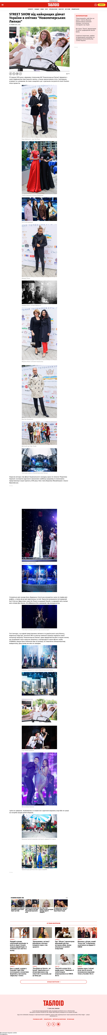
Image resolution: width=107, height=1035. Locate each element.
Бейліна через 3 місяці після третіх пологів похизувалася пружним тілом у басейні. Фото (86, 971)
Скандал (36, 9)
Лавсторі (61, 9)
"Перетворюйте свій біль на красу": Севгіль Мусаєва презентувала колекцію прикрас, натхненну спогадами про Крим (85, 22)
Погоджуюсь (3, 1034)
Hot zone (67, 9)
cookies (15, 1033)
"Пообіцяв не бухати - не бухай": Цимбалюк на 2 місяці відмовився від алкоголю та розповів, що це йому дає (42, 972)
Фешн (42, 9)
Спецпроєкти (75, 9)
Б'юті (46, 9)
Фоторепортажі (81, 16)
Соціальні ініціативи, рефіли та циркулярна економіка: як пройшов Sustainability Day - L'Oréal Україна (85, 38)
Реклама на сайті (38, 1019)
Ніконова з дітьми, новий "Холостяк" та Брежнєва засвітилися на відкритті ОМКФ (87, 944)
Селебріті (30, 9)
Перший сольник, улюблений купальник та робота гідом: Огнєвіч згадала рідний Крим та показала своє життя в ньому (19, 946)
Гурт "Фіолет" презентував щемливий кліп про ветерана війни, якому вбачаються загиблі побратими (64, 945)
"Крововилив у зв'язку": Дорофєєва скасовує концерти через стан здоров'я (41, 944)
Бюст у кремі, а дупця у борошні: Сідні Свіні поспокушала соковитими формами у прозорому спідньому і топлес (19, 972)
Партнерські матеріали (59, 1019)
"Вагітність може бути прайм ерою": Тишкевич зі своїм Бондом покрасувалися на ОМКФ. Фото (64, 972)
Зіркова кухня (53, 9)
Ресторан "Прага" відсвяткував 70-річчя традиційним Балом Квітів (86, 30)
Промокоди (70, 1019)
